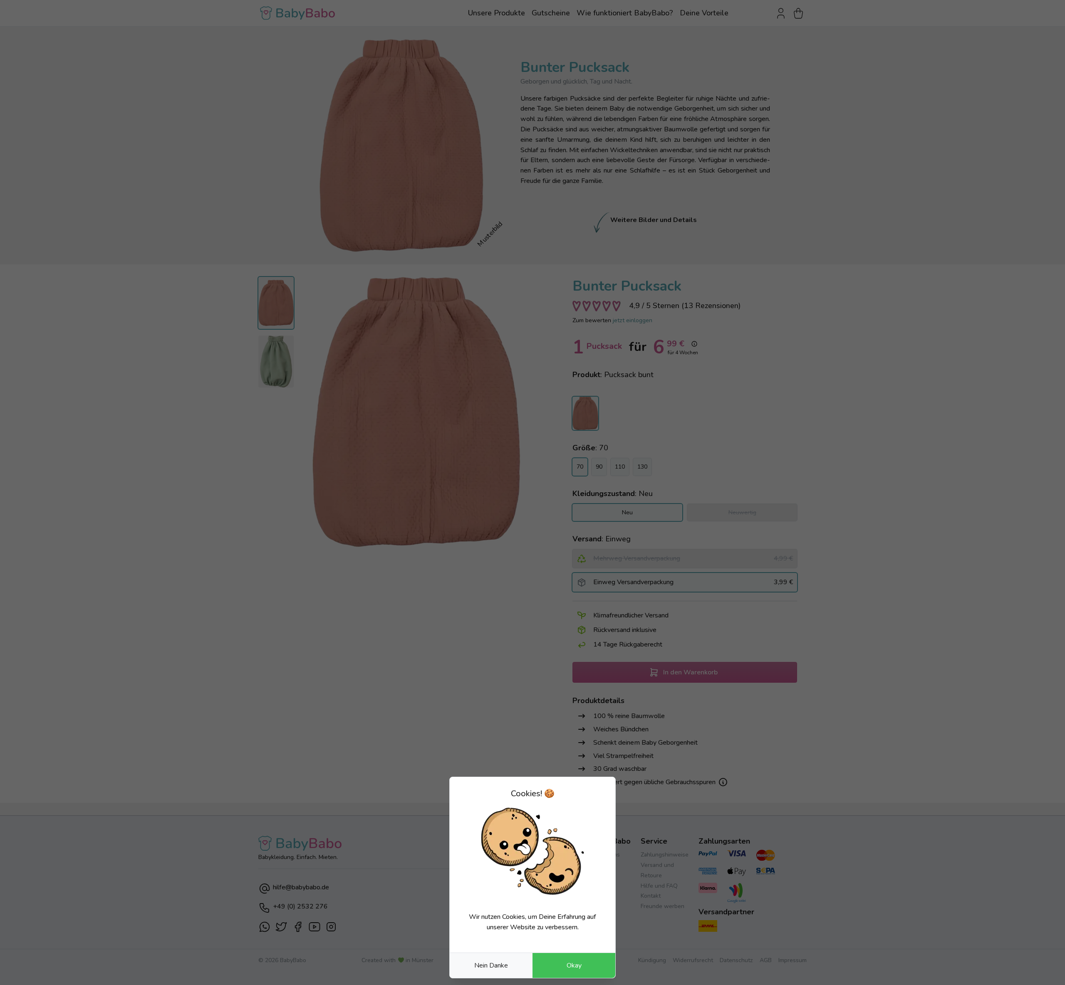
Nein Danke (491, 965)
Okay (574, 965)
